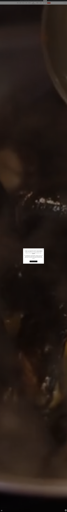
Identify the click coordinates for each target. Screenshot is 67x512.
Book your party (33, 261)
